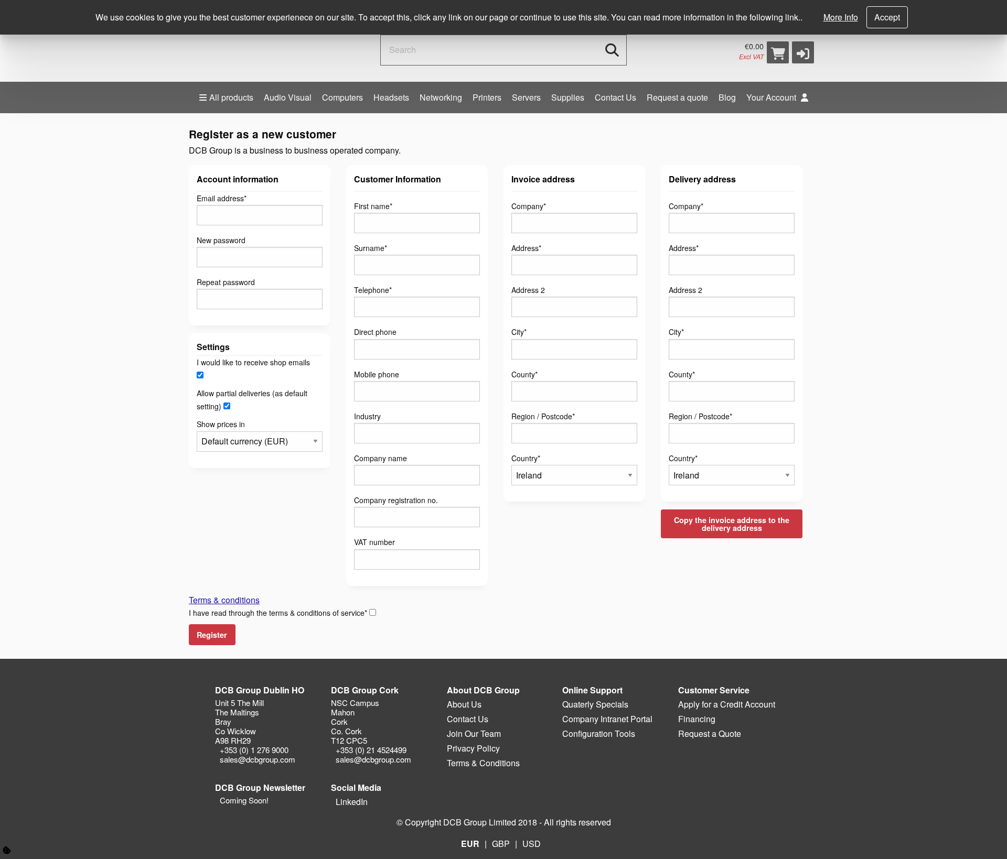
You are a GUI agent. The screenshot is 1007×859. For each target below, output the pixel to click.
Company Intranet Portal (607, 719)
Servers (526, 97)
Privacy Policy (473, 748)
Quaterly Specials (595, 704)
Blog (727, 97)
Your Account (772, 97)
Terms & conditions (224, 600)
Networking (441, 97)
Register (212, 634)
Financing (696, 719)
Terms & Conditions (483, 763)
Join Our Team (474, 733)
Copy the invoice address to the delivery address (731, 523)
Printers (487, 97)
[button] (803, 52)
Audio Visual (288, 97)
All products (231, 97)
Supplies (567, 97)
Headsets (391, 97)
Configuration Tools (598, 733)
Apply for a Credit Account (726, 704)
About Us (464, 704)
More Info (840, 17)
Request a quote (677, 97)
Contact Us (615, 97)
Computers (342, 97)
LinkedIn (351, 802)
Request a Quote (709, 733)
